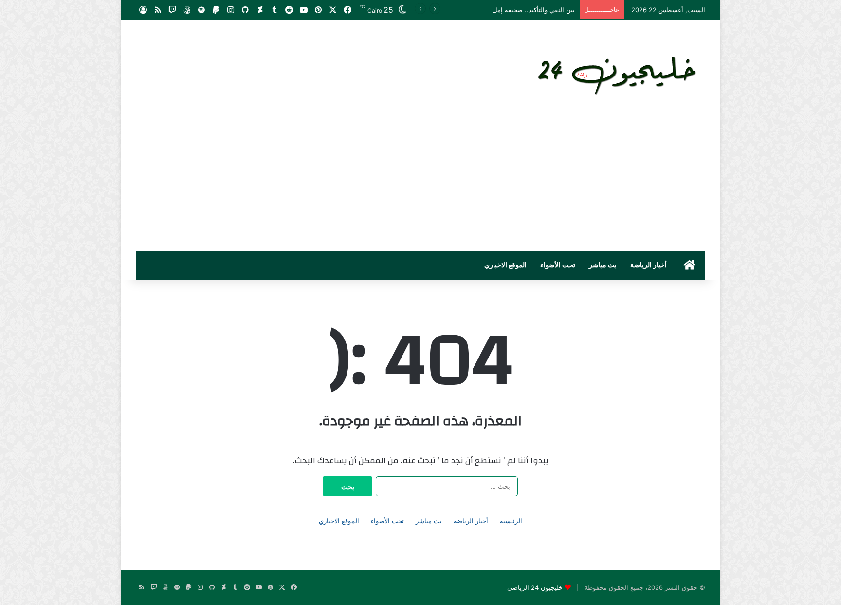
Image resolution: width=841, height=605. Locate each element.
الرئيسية (511, 521)
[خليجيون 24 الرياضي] (619, 73)
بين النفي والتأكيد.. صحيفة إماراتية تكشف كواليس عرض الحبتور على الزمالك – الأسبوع (458, 10)
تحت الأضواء (557, 265)
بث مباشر (603, 265)
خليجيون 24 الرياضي (535, 587)
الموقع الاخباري (505, 265)
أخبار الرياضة (648, 265)
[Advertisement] (420, 178)
